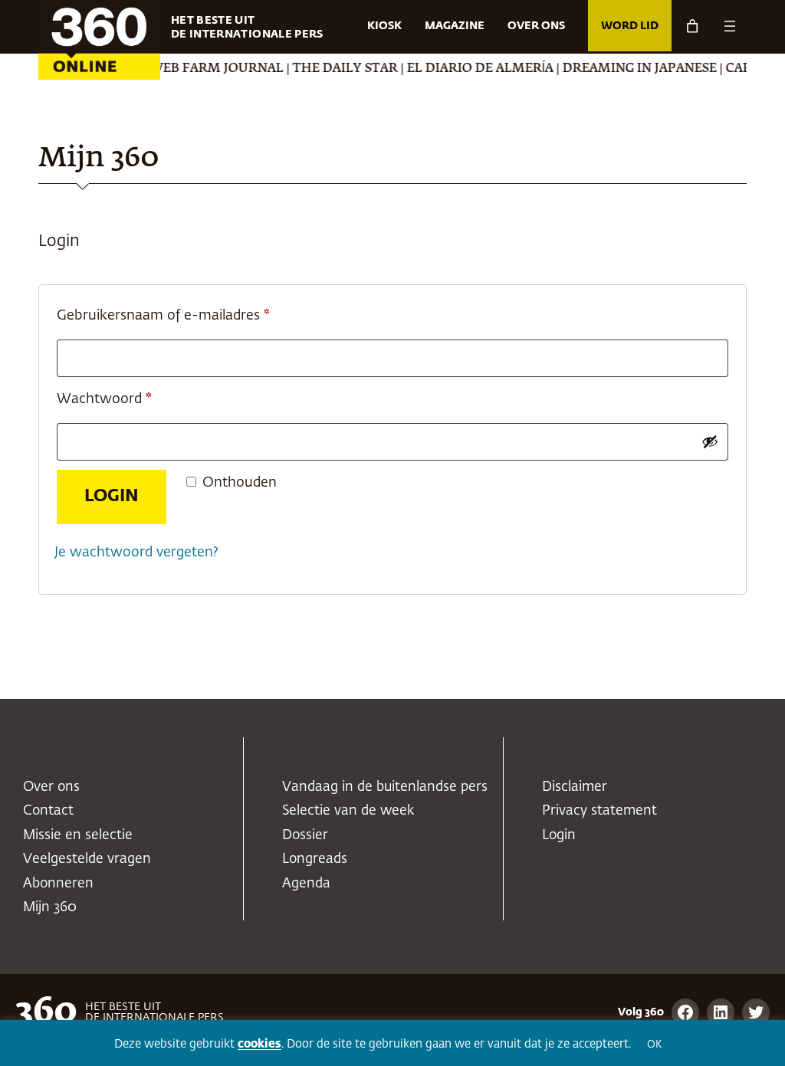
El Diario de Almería (467, 69)
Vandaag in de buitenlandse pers (385, 787)
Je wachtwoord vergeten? (136, 552)
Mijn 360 (50, 907)
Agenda (306, 884)
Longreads (314, 859)
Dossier (305, 835)
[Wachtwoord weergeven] (709, 441)
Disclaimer (574, 787)
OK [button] (654, 1045)
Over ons (51, 787)
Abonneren (58, 884)
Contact (48, 811)
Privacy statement (599, 811)
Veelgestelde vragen (87, 859)
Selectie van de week (348, 811)
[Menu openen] (730, 26)
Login (111, 496)
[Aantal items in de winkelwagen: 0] (692, 26)
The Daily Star (332, 69)
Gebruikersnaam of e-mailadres (185, 315)
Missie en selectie (78, 835)
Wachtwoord (126, 399)
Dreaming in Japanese (627, 69)
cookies (259, 1044)
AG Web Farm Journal (194, 69)
